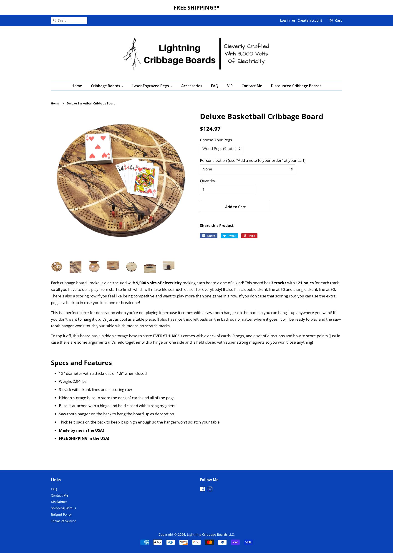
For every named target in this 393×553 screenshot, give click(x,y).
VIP (230, 85)
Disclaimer (59, 502)
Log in (285, 20)
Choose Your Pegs (216, 139)
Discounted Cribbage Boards (296, 85)
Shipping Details (63, 508)
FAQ (214, 85)
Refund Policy (61, 514)
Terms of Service (63, 521)
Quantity (207, 180)
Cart (338, 20)
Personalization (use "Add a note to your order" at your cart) (252, 160)
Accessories (191, 85)
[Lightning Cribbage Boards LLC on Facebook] (202, 490)
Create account (310, 20)
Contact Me (252, 85)
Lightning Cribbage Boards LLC (210, 534)
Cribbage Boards (106, 85)
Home (77, 85)
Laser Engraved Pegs (151, 85)
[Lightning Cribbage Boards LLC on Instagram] (209, 490)
